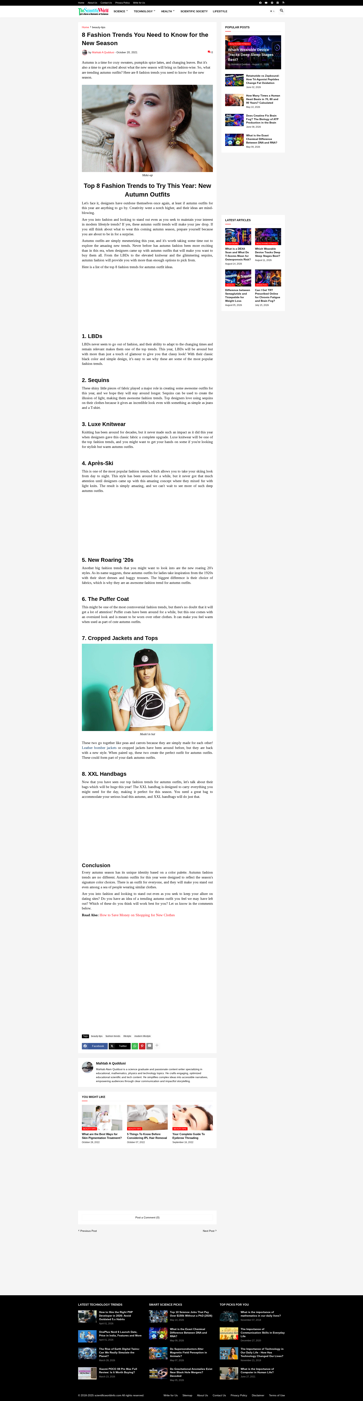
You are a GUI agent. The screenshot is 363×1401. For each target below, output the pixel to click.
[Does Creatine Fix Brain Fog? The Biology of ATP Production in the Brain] (234, 120)
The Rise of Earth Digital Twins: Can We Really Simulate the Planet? (119, 1352)
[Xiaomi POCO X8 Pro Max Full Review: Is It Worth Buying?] (87, 1373)
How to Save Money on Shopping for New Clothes (137, 915)
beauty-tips (98, 27)
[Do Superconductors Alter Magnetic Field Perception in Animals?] (158, 1353)
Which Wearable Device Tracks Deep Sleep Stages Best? (267, 252)
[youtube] (266, 3)
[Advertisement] (147, 302)
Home (81, 3)
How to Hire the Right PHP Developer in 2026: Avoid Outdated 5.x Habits (116, 1316)
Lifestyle (220, 11)
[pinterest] (272, 3)
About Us (92, 3)
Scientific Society (194, 11)
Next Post (208, 1230)
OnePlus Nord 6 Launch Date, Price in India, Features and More (120, 1333)
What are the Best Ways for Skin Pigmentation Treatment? (102, 1135)
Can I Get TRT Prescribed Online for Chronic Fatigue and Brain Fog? (267, 295)
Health (166, 11)
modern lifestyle (142, 1036)
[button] (272, 11)
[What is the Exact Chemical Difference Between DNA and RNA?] (234, 140)
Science (119, 11)
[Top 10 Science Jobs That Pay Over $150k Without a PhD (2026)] (158, 1316)
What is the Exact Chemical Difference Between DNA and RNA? (261, 139)
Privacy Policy (122, 3)
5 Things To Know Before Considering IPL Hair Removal (147, 1135)
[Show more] (157, 1046)
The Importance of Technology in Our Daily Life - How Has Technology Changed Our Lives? (262, 1352)
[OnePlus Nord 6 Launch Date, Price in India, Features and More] (87, 1336)
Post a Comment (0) (147, 1217)
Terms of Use (277, 1395)
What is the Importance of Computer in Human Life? (257, 1370)
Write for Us (139, 3)
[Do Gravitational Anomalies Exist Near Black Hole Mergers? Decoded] (158, 1373)
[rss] (283, 3)
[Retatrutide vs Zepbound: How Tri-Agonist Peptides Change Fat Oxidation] (234, 80)
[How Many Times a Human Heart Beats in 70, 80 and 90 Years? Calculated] (234, 100)
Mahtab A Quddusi (111, 1063)
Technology (143, 11)
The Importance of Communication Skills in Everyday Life (263, 1333)
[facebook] (260, 3)
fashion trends (113, 1036)
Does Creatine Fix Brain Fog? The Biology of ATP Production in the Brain (262, 119)
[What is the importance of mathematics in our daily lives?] (229, 1316)
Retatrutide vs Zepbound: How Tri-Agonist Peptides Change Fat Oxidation (262, 79)
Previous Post (88, 1230)
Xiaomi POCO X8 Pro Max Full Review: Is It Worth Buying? (118, 1370)
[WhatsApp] (135, 1046)
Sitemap (187, 1395)
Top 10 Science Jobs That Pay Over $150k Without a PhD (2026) (191, 1314)
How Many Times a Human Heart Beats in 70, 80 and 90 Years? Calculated (263, 99)
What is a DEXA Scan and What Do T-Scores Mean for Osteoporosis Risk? (238, 254)
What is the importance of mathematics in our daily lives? (261, 1314)
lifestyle (127, 1036)
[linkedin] (278, 3)
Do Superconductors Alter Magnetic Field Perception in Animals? (188, 1352)
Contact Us (106, 3)
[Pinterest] (142, 1046)
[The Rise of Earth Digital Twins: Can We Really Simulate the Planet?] (87, 1353)
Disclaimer (258, 1395)
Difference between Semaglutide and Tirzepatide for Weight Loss (237, 295)
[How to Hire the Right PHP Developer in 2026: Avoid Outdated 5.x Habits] (87, 1316)
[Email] (149, 1046)
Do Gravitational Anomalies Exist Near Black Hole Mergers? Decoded (191, 1372)
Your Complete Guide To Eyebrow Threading (188, 1135)
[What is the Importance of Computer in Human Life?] (229, 1373)
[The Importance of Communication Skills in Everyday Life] (229, 1333)
